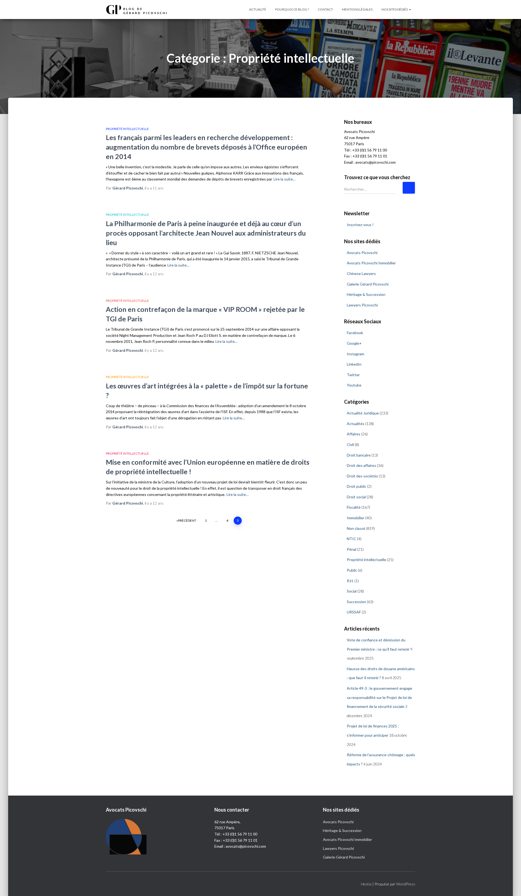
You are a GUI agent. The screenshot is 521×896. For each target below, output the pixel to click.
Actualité (257, 9)
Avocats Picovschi (362, 252)
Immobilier (355, 517)
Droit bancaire (359, 455)
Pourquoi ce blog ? (292, 9)
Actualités (355, 423)
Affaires (353, 434)
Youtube (354, 385)
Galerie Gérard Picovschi (368, 284)
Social (352, 591)
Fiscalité (354, 507)
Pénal (351, 549)
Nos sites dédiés (395, 9)
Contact (325, 9)
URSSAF (354, 612)
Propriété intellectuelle (127, 129)
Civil (350, 444)
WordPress (405, 884)
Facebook (355, 332)
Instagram (355, 354)
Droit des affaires (361, 465)
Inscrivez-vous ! (360, 224)
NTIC (351, 538)
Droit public (356, 486)
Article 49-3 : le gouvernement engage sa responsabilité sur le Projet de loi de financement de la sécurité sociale (379, 697)
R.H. (350, 580)
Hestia (366, 884)
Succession (356, 601)
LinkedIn (354, 364)
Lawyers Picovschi (362, 305)
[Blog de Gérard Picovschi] (140, 10)
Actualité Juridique (363, 413)
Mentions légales (357, 9)
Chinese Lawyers (361, 273)
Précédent (187, 520)
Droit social (356, 497)
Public (352, 570)
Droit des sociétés (362, 476)
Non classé (356, 528)
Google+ (354, 343)
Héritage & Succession (366, 294)
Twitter (353, 374)
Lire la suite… (285, 179)
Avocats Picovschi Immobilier (371, 263)
